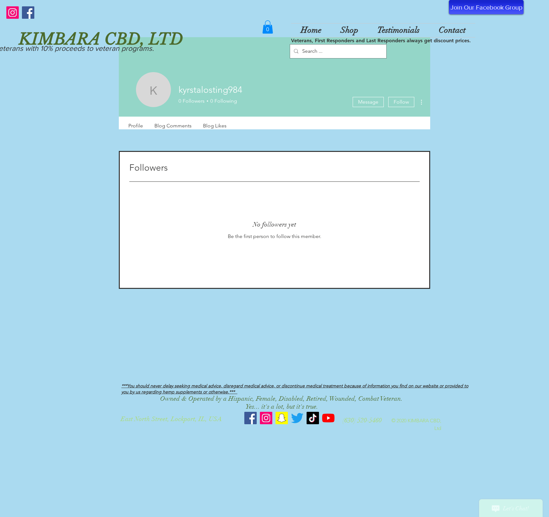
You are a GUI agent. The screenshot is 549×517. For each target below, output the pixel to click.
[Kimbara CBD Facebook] (250, 418)
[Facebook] (28, 12)
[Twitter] (297, 418)
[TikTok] (313, 418)
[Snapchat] (281, 418)
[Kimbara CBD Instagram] (266, 418)
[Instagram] (12, 12)
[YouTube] (328, 418)
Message (368, 102)
